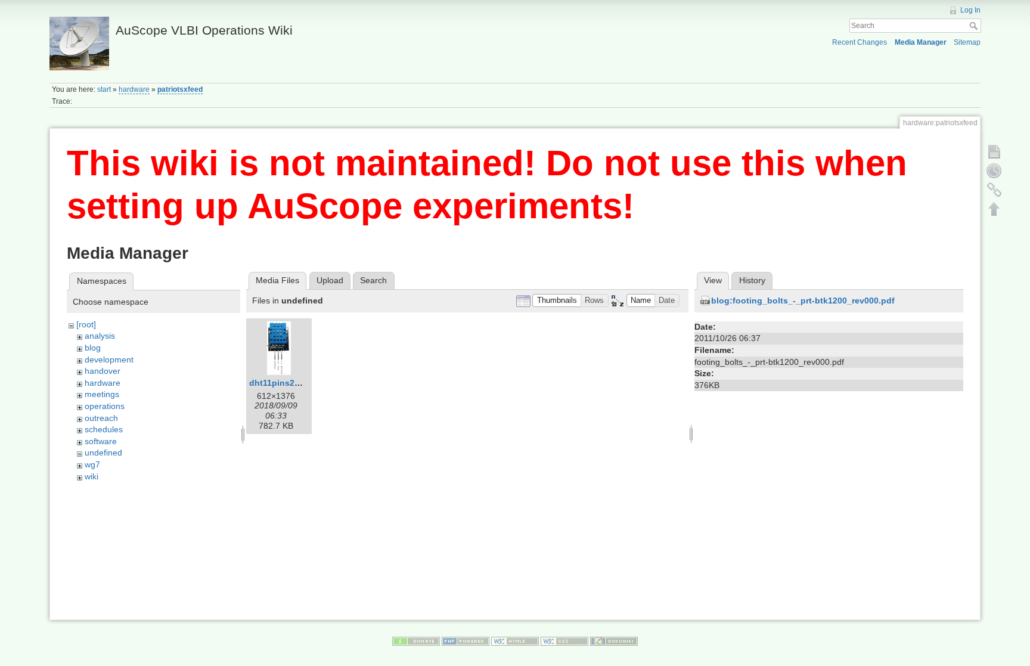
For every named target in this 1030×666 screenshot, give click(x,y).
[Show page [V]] (994, 151)
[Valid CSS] (564, 640)
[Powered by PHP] (465, 640)
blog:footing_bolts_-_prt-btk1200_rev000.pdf (803, 300)
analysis (100, 335)
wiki (91, 476)
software (101, 441)
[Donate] (416, 640)
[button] (556, 301)
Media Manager (921, 42)
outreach (101, 418)
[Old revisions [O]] (994, 170)
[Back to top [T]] (994, 208)
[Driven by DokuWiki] (614, 640)
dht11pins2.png (281, 383)
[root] (86, 324)
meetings (102, 394)
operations (105, 406)
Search (975, 25)
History (752, 280)
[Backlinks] (994, 189)
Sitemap (967, 42)
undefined (103, 452)
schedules (104, 429)
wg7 (92, 464)
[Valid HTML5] (515, 640)
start (104, 89)
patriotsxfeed (180, 89)
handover (102, 371)
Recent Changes (859, 42)
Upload (330, 280)
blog (93, 347)
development (109, 359)
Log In (970, 10)
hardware (134, 89)
